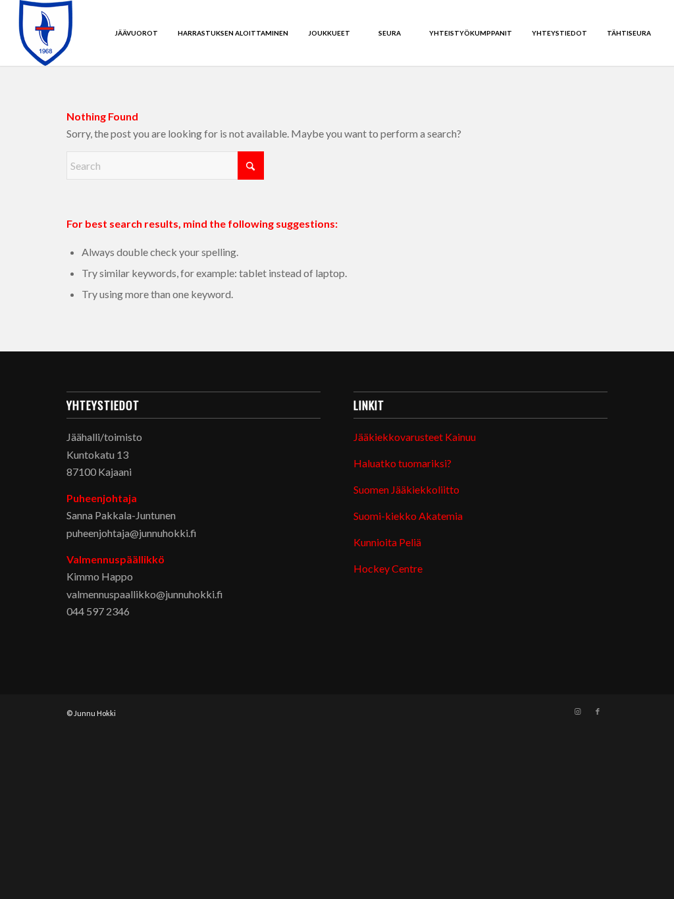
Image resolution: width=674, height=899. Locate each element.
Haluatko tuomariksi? (402, 463)
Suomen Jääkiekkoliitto (406, 489)
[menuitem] (136, 33)
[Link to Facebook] (598, 711)
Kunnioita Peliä (387, 542)
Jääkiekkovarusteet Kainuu (414, 436)
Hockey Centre (388, 568)
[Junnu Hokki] (46, 33)
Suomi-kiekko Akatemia (408, 515)
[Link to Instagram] (578, 711)
